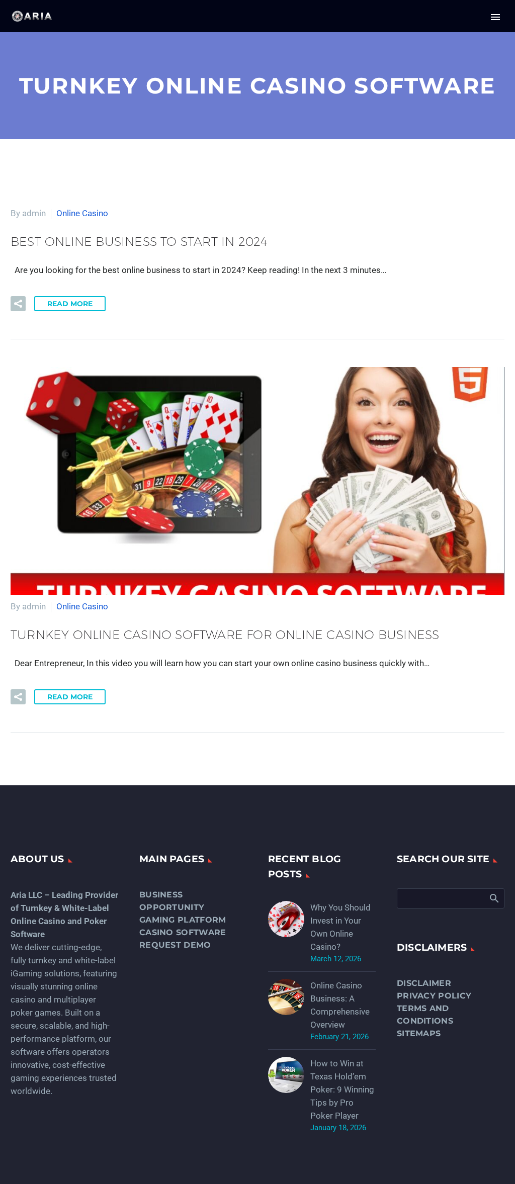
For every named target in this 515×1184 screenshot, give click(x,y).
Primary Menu (495, 17)
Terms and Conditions (425, 1015)
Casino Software (182, 932)
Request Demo (175, 945)
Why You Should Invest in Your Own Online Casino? (340, 927)
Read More (70, 303)
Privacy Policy (434, 995)
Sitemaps (419, 1033)
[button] (18, 303)
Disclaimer (424, 983)
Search (493, 897)
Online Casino (82, 213)
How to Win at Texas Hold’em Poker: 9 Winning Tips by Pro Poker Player (342, 1089)
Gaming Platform (182, 920)
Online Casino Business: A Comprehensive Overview (340, 1005)
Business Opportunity (171, 901)
